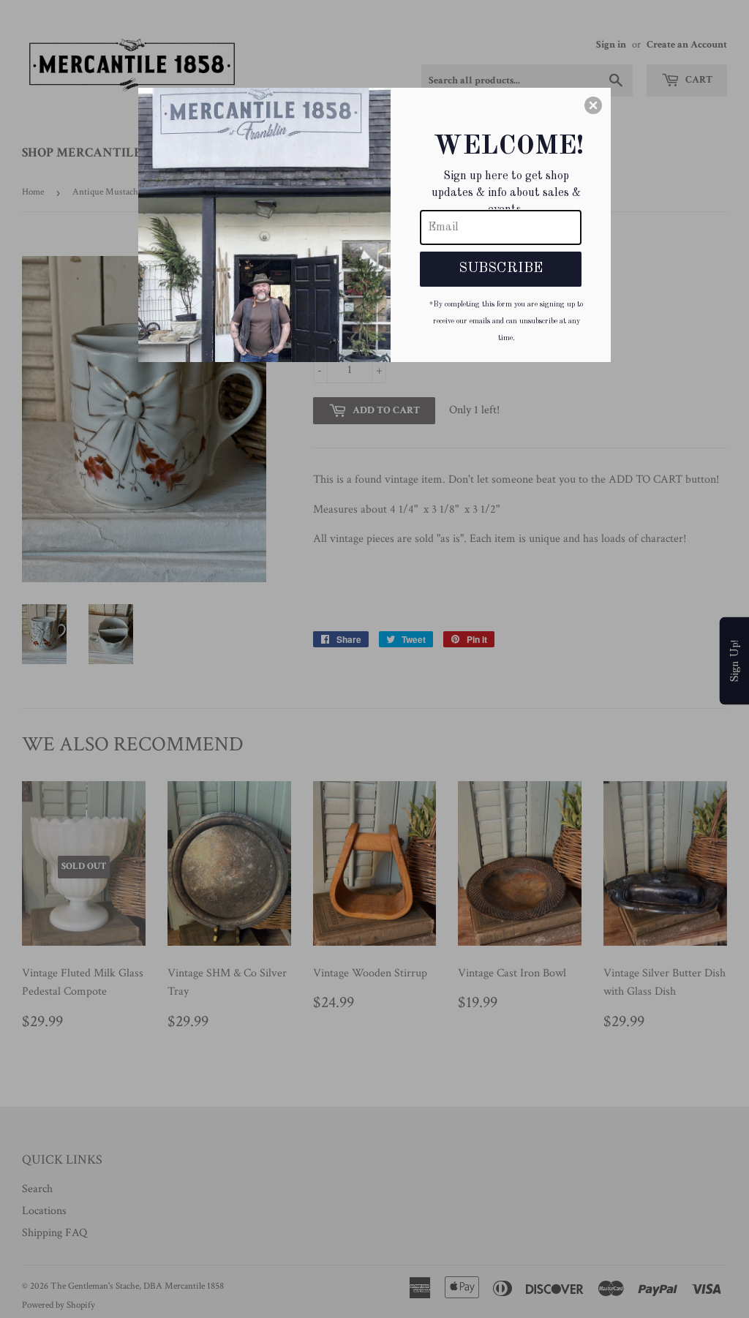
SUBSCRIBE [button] (501, 268)
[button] (593, 105)
